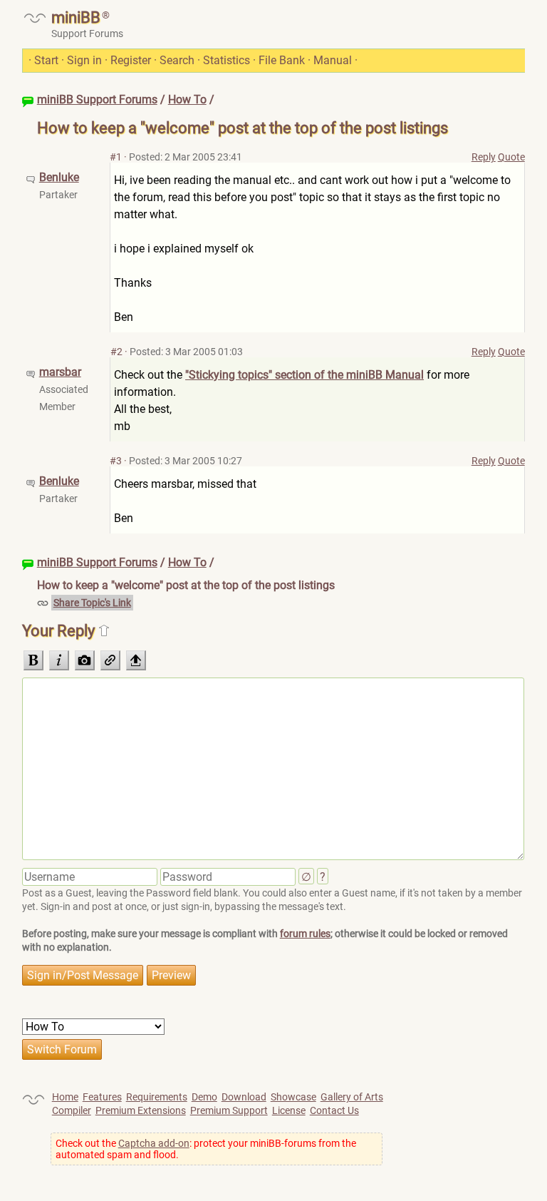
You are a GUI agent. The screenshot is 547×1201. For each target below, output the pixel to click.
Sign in (84, 60)
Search (177, 60)
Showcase (293, 1097)
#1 (116, 157)
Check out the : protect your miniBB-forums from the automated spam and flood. (206, 1149)
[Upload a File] (136, 660)
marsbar (60, 372)
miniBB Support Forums (97, 99)
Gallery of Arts (352, 1097)
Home (65, 1097)
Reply (484, 157)
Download (244, 1097)
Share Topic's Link (92, 602)
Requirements (156, 1097)
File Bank (282, 60)
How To (187, 99)
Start (46, 60)
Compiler (71, 1110)
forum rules (305, 933)
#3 (116, 460)
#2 (116, 351)
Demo (204, 1097)
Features (102, 1097)
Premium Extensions (140, 1110)
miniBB (75, 17)
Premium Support (229, 1110)
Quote (511, 157)
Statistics (226, 60)
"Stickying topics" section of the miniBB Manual (304, 375)
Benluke (59, 177)
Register (130, 60)
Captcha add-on (153, 1143)
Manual (332, 60)
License (289, 1110)
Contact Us (334, 1110)
